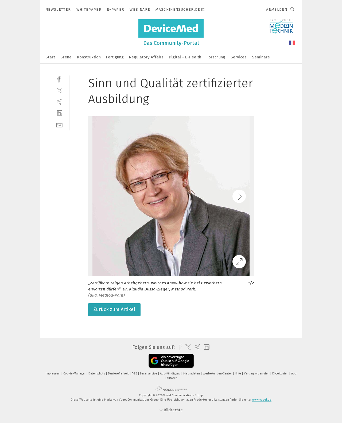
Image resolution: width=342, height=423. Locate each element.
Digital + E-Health (185, 57)
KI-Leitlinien (280, 373)
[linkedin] (59, 113)
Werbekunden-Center (218, 373)
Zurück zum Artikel (114, 309)
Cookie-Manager (74, 373)
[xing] (59, 101)
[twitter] (59, 90)
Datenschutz (97, 373)
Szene (66, 57)
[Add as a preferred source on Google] (171, 361)
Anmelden (276, 9)
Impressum (53, 373)
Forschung (216, 57)
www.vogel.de (261, 399)
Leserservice (149, 373)
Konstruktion (89, 57)
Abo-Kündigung (170, 373)
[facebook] (59, 78)
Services (239, 57)
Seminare (261, 57)
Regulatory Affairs (146, 57)
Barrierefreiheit (119, 373)
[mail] (59, 124)
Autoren (172, 378)
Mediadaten (192, 373)
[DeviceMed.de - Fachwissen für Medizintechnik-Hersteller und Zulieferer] (50, 56)
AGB (135, 373)
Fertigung (115, 57)
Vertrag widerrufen (257, 373)
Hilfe (238, 373)
